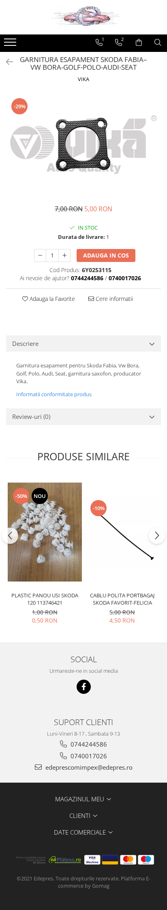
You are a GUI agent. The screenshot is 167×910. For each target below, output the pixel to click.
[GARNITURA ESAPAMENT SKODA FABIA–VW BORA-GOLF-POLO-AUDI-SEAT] (83, 144)
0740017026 (88, 756)
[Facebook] (84, 687)
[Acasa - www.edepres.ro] (83, 17)
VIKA (83, 79)
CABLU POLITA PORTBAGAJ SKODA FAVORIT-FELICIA (122, 599)
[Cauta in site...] (158, 42)
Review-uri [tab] (31, 416)
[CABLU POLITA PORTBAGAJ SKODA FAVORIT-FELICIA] (122, 532)
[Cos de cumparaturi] (139, 42)
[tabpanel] (83, 144)
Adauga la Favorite (51, 299)
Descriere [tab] (25, 343)
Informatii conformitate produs (54, 394)
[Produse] (11, 45)
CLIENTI (80, 815)
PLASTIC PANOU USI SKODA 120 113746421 (44, 599)
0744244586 (88, 744)
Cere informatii (113, 299)
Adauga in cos (106, 255)
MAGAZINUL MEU (80, 799)
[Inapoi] (6, 61)
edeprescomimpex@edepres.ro (88, 767)
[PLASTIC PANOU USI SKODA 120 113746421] (45, 532)
